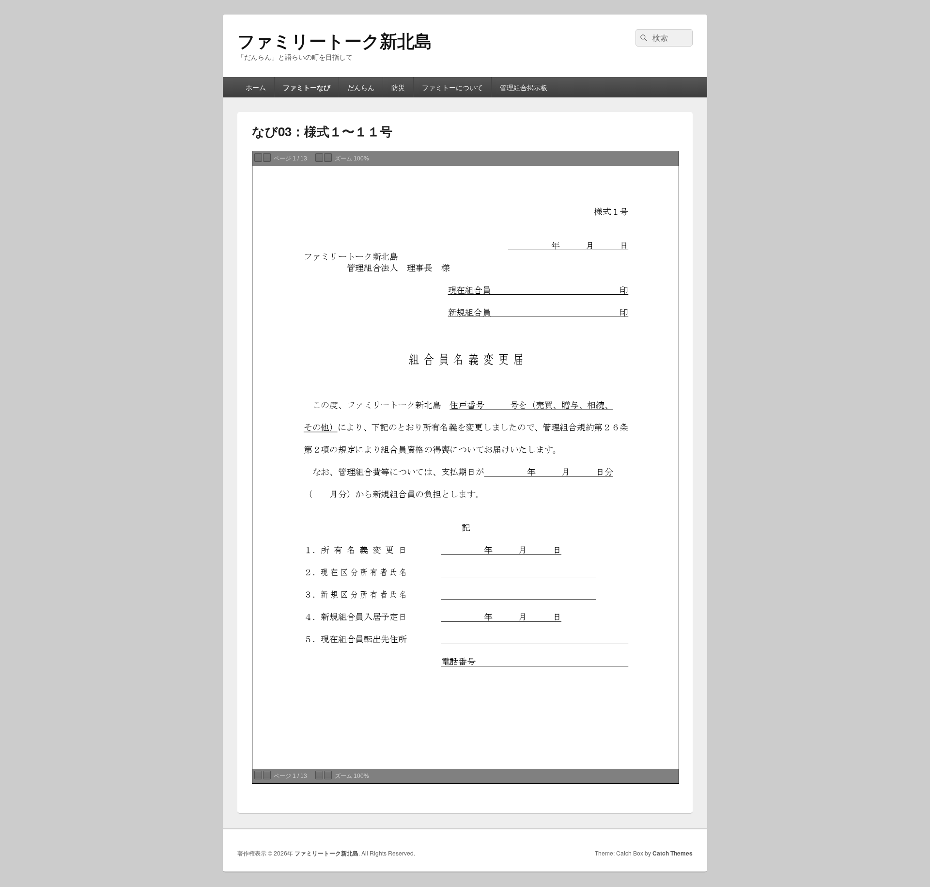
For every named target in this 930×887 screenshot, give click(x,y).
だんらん (360, 87)
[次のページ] (267, 157)
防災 (398, 87)
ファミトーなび (306, 87)
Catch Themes (672, 853)
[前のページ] (258, 157)
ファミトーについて (452, 87)
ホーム (256, 87)
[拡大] (328, 157)
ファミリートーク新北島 (334, 40)
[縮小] (319, 157)
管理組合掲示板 (523, 87)
